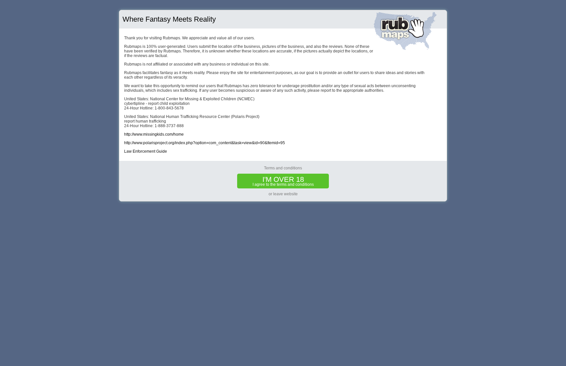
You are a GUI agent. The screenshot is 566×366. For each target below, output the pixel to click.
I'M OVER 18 (283, 181)
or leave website (283, 194)
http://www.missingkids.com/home (154, 134)
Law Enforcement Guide (145, 151)
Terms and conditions (283, 168)
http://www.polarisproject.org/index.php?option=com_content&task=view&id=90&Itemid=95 (204, 143)
